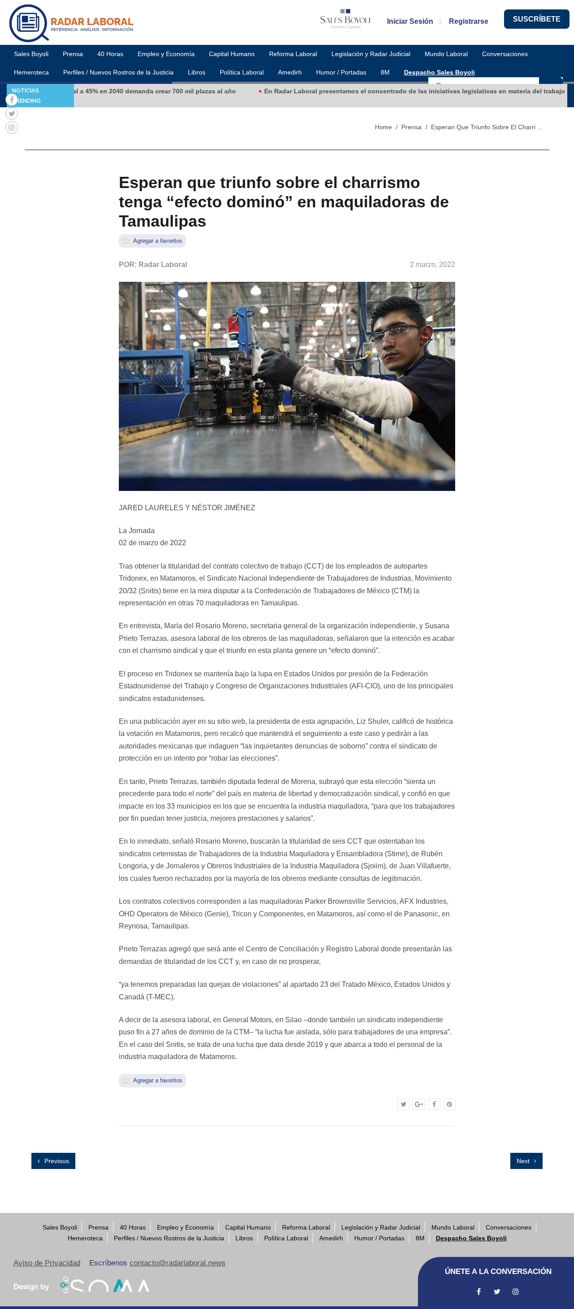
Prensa (73, 53)
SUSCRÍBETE (537, 19)
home (383, 127)
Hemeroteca (31, 72)
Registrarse (468, 21)
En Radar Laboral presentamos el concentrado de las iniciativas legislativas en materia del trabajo (391, 91)
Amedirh (290, 72)
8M (385, 72)
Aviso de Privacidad (46, 1263)
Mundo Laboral (446, 53)
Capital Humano (232, 53)
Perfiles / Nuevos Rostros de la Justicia (118, 72)
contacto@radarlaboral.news (178, 1263)
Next (524, 1161)
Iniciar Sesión (410, 21)
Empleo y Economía (166, 53)
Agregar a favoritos (157, 240)
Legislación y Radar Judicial (370, 53)
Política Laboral (242, 72)
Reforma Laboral (293, 53)
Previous (56, 1161)
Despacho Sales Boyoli (439, 72)
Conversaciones (505, 53)
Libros (196, 72)
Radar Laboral (163, 264)
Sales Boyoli (31, 53)
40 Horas (110, 53)
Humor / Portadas (341, 72)
